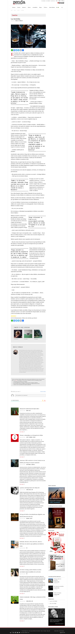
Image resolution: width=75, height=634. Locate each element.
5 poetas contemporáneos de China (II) (29, 487)
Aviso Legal (31, 630)
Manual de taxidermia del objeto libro (29, 408)
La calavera (16, 339)
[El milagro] (38, 334)
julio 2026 (52, 603)
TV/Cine (45, 7)
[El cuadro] (28, 334)
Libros (29, 7)
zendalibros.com (29, 489)
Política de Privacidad (36, 630)
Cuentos (18, 10)
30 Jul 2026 (55, 589)
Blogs (40, 7)
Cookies (41, 630)
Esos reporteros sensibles (59, 586)
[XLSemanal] (60, 3)
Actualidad (35, 7)
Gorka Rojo (28, 410)
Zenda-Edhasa (52, 7)
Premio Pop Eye (61, 630)
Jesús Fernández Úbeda (30, 437)
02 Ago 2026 (56, 583)
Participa (44, 630)
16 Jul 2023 (13, 20)
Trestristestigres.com (25, 630)
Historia (23, 7)
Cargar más (28, 625)
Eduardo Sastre (29, 518)
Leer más (22, 431)
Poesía (18, 7)
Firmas (13, 7)
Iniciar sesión (43, 391)
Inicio (11, 10)
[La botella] (28, 36)
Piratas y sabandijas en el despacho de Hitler (31, 435)
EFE (26, 548)
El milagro (36, 339)
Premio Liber (56, 630)
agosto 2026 (52, 601)
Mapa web (48, 630)
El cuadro (26, 339)
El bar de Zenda (56, 581)
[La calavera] (18, 334)
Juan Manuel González (30, 464)
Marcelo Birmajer (19, 20)
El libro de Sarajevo (57, 592)
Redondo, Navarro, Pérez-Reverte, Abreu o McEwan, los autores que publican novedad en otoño (32, 544)
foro (16, 380)
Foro (57, 7)
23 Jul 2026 (55, 595)
